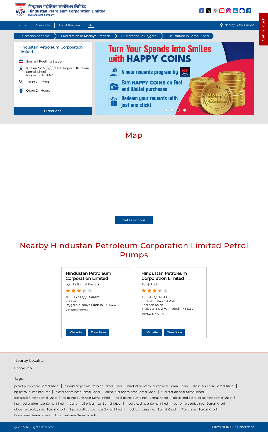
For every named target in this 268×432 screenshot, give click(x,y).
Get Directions (134, 220)
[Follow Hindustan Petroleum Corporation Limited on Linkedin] (235, 11)
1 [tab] (165, 110)
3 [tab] (178, 110)
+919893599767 (77, 310)
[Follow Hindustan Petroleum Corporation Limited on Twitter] (209, 11)
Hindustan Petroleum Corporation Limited (88, 276)
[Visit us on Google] (215, 11)
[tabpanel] (174, 78)
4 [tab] (184, 110)
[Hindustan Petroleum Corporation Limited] (60, 16)
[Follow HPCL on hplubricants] (249, 11)
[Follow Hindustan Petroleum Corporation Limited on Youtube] (222, 11)
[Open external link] (263, 45)
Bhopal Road (23, 368)
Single (243, 427)
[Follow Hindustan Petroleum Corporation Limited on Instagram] (229, 11)
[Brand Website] (242, 11)
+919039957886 (38, 82)
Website (76, 332)
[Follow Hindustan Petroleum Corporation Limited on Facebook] (202, 11)
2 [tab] (171, 110)
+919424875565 (153, 314)
